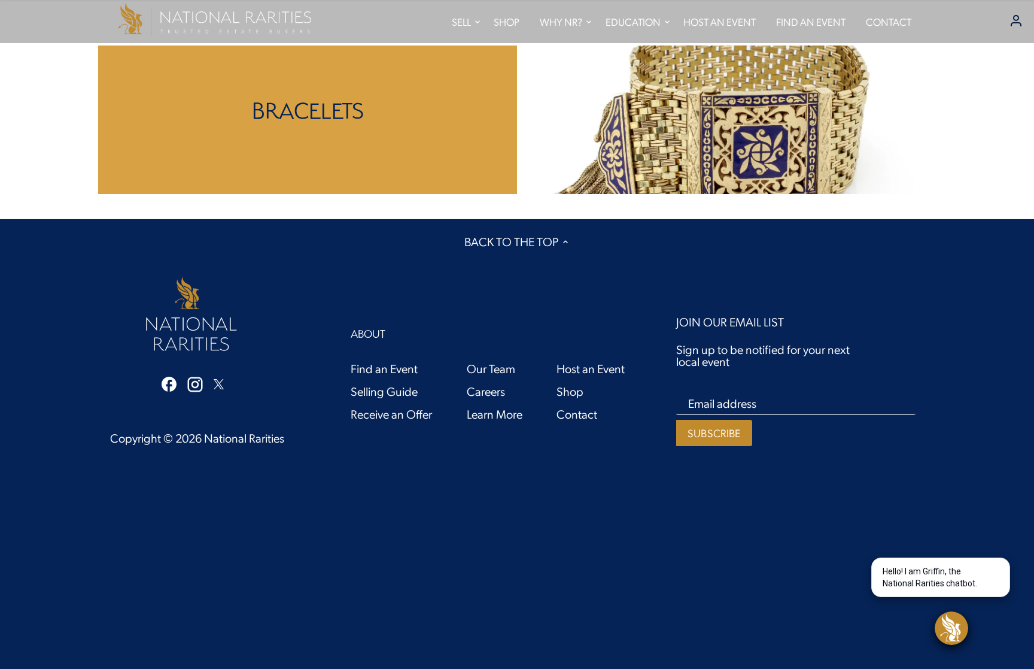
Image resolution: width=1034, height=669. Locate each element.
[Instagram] (195, 383)
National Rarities (244, 438)
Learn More (494, 414)
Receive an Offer (391, 414)
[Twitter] (219, 382)
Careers (486, 391)
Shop (569, 391)
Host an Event (590, 368)
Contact (576, 414)
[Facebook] (169, 383)
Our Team (491, 368)
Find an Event (384, 368)
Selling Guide (384, 391)
